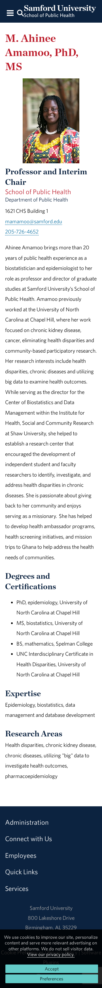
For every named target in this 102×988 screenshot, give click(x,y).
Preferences (51, 978)
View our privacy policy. (51, 954)
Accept (52, 969)
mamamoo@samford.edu (33, 221)
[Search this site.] (20, 12)
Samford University (51, 908)
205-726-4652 (22, 231)
